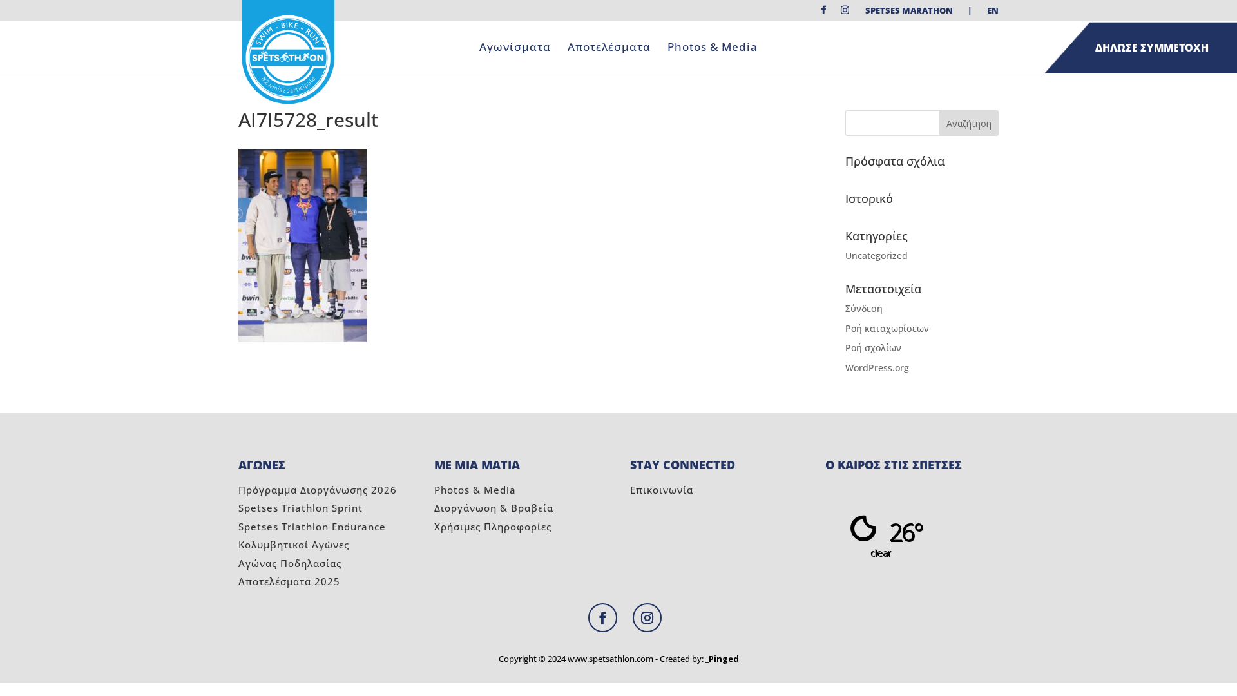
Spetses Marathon (909, 11)
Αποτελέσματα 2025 (289, 581)
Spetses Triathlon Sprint (300, 507)
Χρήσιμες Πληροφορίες (492, 526)
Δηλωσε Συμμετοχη (1152, 48)
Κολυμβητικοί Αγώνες (293, 544)
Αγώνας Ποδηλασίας (289, 563)
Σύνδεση (864, 308)
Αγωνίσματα (515, 48)
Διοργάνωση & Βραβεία (493, 507)
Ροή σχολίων (873, 348)
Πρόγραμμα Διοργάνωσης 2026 (317, 489)
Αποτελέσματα (609, 48)
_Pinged (722, 658)
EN (993, 11)
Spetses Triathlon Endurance (312, 526)
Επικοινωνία (661, 489)
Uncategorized (876, 255)
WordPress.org (877, 368)
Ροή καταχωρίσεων (887, 328)
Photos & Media (712, 48)
